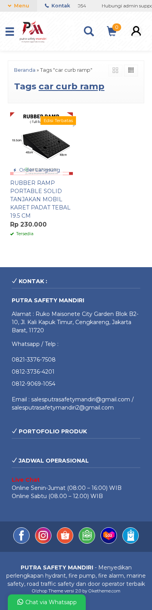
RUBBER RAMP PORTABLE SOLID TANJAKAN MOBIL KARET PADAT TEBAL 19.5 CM (40, 199)
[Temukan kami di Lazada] (109, 541)
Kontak (60, 6)
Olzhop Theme (47, 591)
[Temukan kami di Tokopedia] (88, 541)
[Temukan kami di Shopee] (66, 541)
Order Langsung (39, 170)
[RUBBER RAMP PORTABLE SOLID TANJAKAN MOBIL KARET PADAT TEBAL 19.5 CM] (41, 143)
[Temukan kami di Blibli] (130, 541)
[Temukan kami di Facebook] (22, 541)
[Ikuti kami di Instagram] (44, 541)
